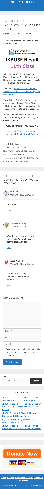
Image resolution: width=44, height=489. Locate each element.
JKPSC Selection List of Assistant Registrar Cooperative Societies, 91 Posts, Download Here (19, 151)
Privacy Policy (22, 480)
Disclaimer (19, 478)
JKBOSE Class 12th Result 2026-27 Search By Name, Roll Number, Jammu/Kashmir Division (21, 407)
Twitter (21, 131)
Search (5, 376)
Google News (22, 134)
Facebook (11, 131)
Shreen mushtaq (18, 223)
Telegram (10, 134)
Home (3, 478)
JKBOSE (9, 144)
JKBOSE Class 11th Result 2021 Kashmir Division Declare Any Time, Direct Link (21, 92)
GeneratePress (36, 485)
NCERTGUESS (22, 2)
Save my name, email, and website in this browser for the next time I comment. (23, 352)
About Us (29, 478)
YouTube (34, 134)
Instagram (30, 131)
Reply (9, 210)
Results (17, 144)
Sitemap (10, 478)
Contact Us (38, 478)
